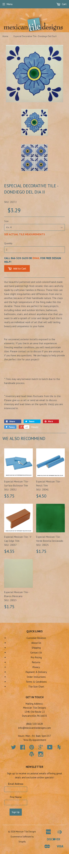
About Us (36, 642)
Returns (36, 662)
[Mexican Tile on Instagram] (40, 754)
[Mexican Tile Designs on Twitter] (13, 748)
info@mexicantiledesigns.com (34, 727)
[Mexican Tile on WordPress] (31, 754)
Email (36, 258)
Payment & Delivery (36, 672)
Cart (63, 4)
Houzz (35, 427)
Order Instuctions (36, 676)
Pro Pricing (36, 657)
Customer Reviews (36, 638)
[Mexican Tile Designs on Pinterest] (31, 748)
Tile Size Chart (36, 686)
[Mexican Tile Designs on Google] (40, 748)
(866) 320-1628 (34, 723)
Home (5, 36)
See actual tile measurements (24, 234)
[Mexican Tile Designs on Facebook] (22, 748)
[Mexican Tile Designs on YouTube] (49, 748)
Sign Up (16, 812)
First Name (16, 797)
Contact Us (36, 652)
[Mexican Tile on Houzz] (58, 747)
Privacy (36, 667)
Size (6, 221)
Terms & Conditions (36, 681)
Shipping (36, 647)
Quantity (8, 243)
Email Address (15, 783)
